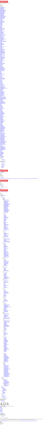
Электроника (5, 273)
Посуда (5, 244)
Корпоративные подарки (6, 321)
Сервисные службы (6, 380)
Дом (4, 290)
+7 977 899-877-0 (2, 156)
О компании (1, 409)
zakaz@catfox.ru (2, 400)
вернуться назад (2, 406)
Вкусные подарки (6, 281)
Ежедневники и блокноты (7, 239)
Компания (1, 408)
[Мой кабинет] (0, 192)
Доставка (1, 410)
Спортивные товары (6, 314)
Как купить (4, 388)
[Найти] (0, 4)
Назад (4, 197)
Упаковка (5, 268)
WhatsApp (3, 163)
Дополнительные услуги (6, 384)
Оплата (1, 411)
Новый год (5, 354)
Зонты (4, 299)
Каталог (1, 407)
